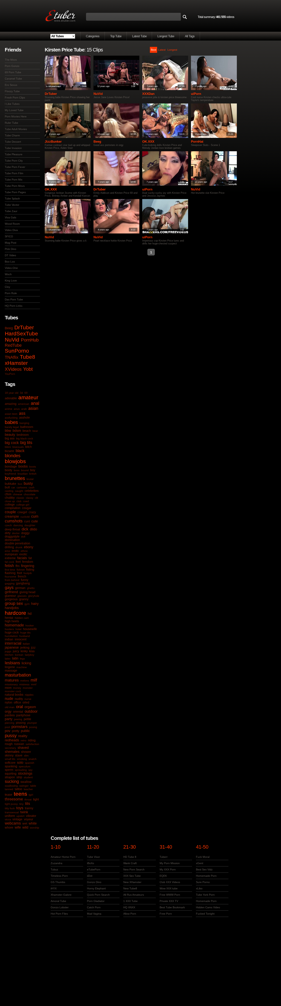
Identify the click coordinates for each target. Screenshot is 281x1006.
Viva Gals (10, 217)
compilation (12, 508)
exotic (23, 554)
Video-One (11, 267)
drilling (9, 547)
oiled (26, 702)
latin (15, 658)
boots (32, 466)
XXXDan (148, 94)
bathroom (26, 427)
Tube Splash (12, 198)
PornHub (30, 339)
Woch (8, 274)
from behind (12, 579)
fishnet (21, 569)
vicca (8, 819)
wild (25, 827)
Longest (172, 49)
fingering (27, 566)
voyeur (28, 819)
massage (11, 670)
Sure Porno (203, 882)
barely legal (12, 427)
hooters (9, 629)
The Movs (11, 59)
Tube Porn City (14, 160)
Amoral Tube (58, 901)
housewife (30, 629)
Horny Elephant (96, 888)
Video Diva (11, 230)
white (33, 823)
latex (8, 658)
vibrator (31, 815)
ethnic (24, 550)
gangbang (23, 583)
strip (19, 777)
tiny (21, 803)
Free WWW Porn (170, 894)
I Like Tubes (12, 103)
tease (8, 794)
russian (19, 744)
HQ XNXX (129, 907)
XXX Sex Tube (132, 875)
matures (12, 680)
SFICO (9, 236)
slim (26, 755)
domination (12, 540)
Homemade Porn (206, 875)
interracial (13, 643)
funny (24, 579)
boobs (23, 466)
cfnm (8, 494)
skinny (9, 755)
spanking (11, 766)
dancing (18, 525)
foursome (10, 576)
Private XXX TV (169, 901)
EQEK (163, 875)
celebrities (32, 490)
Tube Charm (12, 135)
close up (10, 501)
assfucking (11, 417)
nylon (8, 702)
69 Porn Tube (13, 72)
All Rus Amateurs (133, 894)
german (20, 588)
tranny (29, 808)
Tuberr (164, 856)
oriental (18, 711)
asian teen (11, 413)
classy (29, 497)
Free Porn (166, 913)
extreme (10, 558)
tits (27, 803)
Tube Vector (12, 204)
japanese (12, 647)
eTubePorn (93, 869)
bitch (28, 446)
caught (19, 490)
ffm (17, 566)
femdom (27, 561)
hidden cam (22, 617)
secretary (10, 747)
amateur (28, 397)
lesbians (12, 662)
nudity (19, 698)
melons (24, 680)
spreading (21, 769)
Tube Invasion (13, 148)
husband (24, 636)
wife (18, 827)
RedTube (13, 345)
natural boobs (14, 694)
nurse (27, 698)
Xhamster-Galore (61, 894)
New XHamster (132, 882)
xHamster (16, 363)
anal (35, 403)
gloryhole (33, 595)
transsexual (12, 812)
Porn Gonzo (12, 66)
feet (18, 561)
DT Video (10, 255)
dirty (8, 533)
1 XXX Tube (130, 901)
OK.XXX (148, 141)
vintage (17, 819)
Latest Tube (139, 36)
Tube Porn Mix (13, 179)
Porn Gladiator (96, 901)
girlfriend (11, 592)
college (10, 504)
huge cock (12, 632)
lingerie (10, 667)
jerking (24, 647)
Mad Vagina (94, 913)
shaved (23, 748)
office (17, 702)
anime (8, 408)
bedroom (23, 434)
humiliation (11, 636)
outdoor (31, 711)
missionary (11, 684)
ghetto (31, 588)
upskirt (20, 815)
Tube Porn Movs (15, 185)
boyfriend (10, 473)
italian (26, 643)
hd (30, 614)
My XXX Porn (168, 869)
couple (10, 512)
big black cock (24, 438)
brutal (30, 479)
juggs (8, 651)
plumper (32, 722)
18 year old (11, 392)
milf (34, 680)
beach (27, 430)
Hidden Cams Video (208, 907)
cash (31, 487)
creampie (12, 516)
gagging (10, 583)
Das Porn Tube (14, 299)
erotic (15, 550)
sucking (12, 781)
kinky (24, 651)
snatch (32, 758)
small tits (10, 758)
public (25, 731)
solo (20, 762)
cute (34, 521)
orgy (8, 711)
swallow (26, 781)
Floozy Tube (12, 91)
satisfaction (32, 744)
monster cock (13, 691)
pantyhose (23, 715)
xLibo (199, 888)
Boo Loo (10, 261)
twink (24, 812)
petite (27, 719)
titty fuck (10, 808)
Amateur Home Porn (63, 856)
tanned (9, 789)
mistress (24, 684)
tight (36, 799)
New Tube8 (130, 888)
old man (10, 707)
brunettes (15, 478)
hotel (18, 629)
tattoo (18, 789)
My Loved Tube (14, 110)
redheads (12, 740)
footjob (28, 573)
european (11, 554)
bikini (8, 446)
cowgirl (22, 512)
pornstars (19, 727)
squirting (10, 773)
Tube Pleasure (13, 154)
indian (9, 639)
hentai (9, 617)
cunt (27, 521)
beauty (10, 435)
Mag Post (10, 242)
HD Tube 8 (129, 856)
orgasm (30, 707)
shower (26, 751)
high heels (12, 621)
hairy (35, 604)
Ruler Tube (11, 122)
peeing (18, 719)
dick (25, 529)
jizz (33, 647)
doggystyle (12, 536)
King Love (11, 280)
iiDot (89, 875)
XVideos (13, 369)
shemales (12, 752)
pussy (11, 735)
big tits (26, 442)
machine (21, 667)
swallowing (11, 785)
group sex (14, 603)
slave (18, 755)
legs (22, 658)
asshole (24, 417)
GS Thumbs (58, 882)
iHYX (54, 888)
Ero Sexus (11, 84)
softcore (10, 762)
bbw (8, 431)
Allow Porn (129, 913)
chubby (10, 497)
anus (17, 408)
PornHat (197, 141)
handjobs (12, 608)
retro (23, 740)
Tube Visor (93, 856)
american (23, 403)
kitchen (9, 654)
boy (32, 470)
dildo (33, 529)
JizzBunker (53, 141)
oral (19, 706)
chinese (17, 494)
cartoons (22, 487)
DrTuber (24, 327)
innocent (20, 639)
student (28, 777)
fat (30, 558)
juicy (16, 651)
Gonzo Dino (94, 882)
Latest (162, 49)
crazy (32, 512)
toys (19, 808)
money (17, 687)
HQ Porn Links (13, 305)
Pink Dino (10, 248)
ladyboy (29, 654)
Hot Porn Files (59, 913)
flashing (10, 573)
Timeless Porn (59, 875)
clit (36, 497)
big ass (10, 438)
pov (7, 731)
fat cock (9, 561)
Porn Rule (11, 293)
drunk (18, 547)
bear (35, 430)
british (33, 473)
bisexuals (18, 446)
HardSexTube (21, 334)
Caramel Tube (13, 78)
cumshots (14, 521)
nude (9, 698)
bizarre (9, 451)
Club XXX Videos (170, 882)
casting (9, 490)
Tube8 (27, 357)
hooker (29, 625)
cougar (26, 508)
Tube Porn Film (14, 173)
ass (22, 413)
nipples (29, 694)
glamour (10, 595)
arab (24, 408)
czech (8, 525)
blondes (12, 455)
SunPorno (17, 351)
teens (20, 794)
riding (32, 740)
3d (21, 392)
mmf (33, 684)
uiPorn (196, 94)
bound (25, 470)
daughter (29, 525)
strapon (10, 777)
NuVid (12, 340)
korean (19, 654)
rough (9, 744)
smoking (22, 758)
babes (11, 422)
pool (7, 727)
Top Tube (115, 36)
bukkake (10, 483)
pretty (15, 731)
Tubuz (54, 869)
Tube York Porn (205, 894)
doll (23, 536)
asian (33, 408)
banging (24, 423)
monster (28, 687)
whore (9, 827)
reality (22, 736)
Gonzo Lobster (60, 907)
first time (10, 569)
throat (28, 799)
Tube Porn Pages (15, 192)
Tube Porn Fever (15, 166)
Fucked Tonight (205, 913)
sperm (9, 769)
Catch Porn (94, 907)
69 (26, 392)
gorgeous (11, 599)
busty (28, 483)
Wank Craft (130, 863)
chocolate (29, 494)
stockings (25, 773)
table (33, 785)
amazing (10, 403)
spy (30, 769)
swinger (24, 785)
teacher (28, 789)
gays (9, 587)
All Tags (190, 36)
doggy (25, 533)
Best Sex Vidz (204, 869)
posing (33, 727)
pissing (21, 722)
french (22, 576)
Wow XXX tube (169, 888)
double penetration (17, 543)
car (13, 487)
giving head (27, 592)
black (20, 451)
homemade (14, 625)
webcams (13, 823)
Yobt (28, 369)
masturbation (18, 674)
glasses (22, 595)
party (8, 719)
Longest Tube (165, 36)
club (18, 501)
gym (27, 603)
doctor (16, 533)
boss (16, 470)
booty (8, 470)
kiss (32, 651)
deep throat (12, 529)
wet (24, 823)
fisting (30, 569)
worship (34, 827)
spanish (29, 762)
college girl (22, 504)
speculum (24, 766)
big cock (12, 443)
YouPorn (10, 373)
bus (20, 483)
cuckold (25, 516)
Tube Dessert (13, 141)
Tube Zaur (11, 211)
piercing (9, 722)
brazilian (23, 473)
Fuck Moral (203, 856)
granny (23, 599)
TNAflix (11, 357)
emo (7, 550)
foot (19, 573)
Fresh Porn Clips (15, 97)
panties (10, 715)
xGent (199, 863)
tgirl (31, 794)
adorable (11, 398)
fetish (9, 566)
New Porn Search (134, 869)
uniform (10, 815)
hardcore (15, 613)
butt (7, 487)
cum (34, 516)
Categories (92, 36)
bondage (11, 466)
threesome (14, 799)
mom (8, 687)
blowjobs (15, 461)
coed (26, 501)
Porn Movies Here (16, 116)
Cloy (7, 286)
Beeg (9, 328)
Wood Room (12, 223)
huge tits (25, 632)
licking (26, 663)
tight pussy (11, 803)
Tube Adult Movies (16, 129)
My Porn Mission (170, 863)
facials (22, 558)
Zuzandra (56, 863)
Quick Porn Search (98, 894)
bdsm (17, 431)
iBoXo (90, 863)
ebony (28, 547)
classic (20, 497)
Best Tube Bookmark (172, 907)
